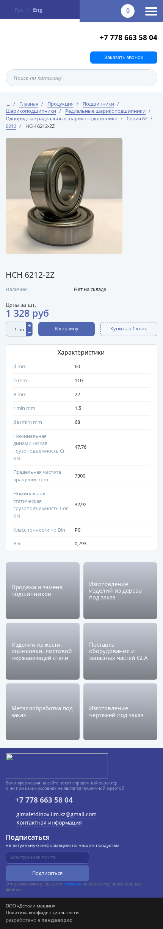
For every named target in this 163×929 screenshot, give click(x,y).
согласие (72, 884)
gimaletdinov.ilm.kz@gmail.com (56, 814)
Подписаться (47, 873)
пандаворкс (56, 920)
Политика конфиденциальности (42, 912)
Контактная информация (49, 822)
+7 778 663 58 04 (128, 37)
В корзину (66, 328)
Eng (37, 9)
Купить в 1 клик (128, 328)
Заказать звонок (123, 57)
